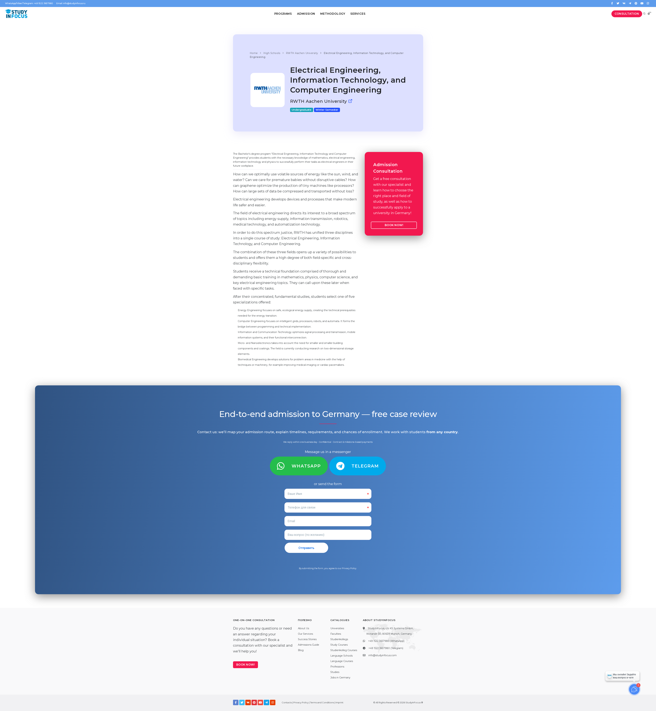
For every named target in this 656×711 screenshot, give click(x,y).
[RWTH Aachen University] (350, 101)
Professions (337, 666)
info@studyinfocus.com (382, 655)
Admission (306, 13)
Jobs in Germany (340, 677)
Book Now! (394, 225)
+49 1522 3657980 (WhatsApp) (386, 641)
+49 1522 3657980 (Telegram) (385, 648)
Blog (301, 650)
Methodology (332, 13)
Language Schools (341, 655)
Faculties (335, 633)
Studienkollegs (339, 639)
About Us (303, 628)
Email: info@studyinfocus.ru (70, 3)
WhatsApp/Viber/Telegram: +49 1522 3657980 (29, 3)
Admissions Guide (308, 644)
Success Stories (307, 639)
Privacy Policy (349, 568)
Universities (337, 628)
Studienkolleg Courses (343, 650)
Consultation (627, 13)
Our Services (305, 633)
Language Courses (341, 661)
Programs (283, 13)
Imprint (339, 702)
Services (357, 13)
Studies (334, 672)
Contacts (287, 702)
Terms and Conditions (322, 702)
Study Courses (339, 644)
